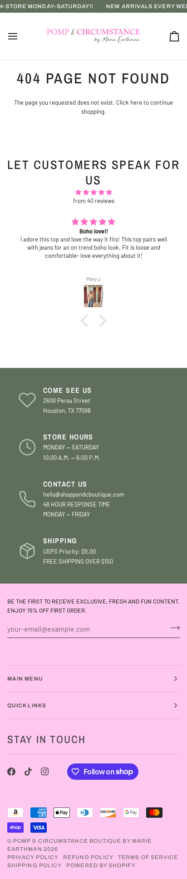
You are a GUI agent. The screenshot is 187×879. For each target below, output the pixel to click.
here (136, 102)
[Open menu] (20, 36)
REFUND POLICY (88, 857)
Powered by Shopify (100, 865)
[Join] (172, 627)
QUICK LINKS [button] (26, 705)
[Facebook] (11, 772)
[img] (93, 192)
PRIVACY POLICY (33, 857)
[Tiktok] (28, 772)
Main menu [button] (25, 679)
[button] (86, 320)
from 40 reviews (93, 200)
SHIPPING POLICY (34, 865)
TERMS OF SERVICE (148, 857)
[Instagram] (45, 772)
